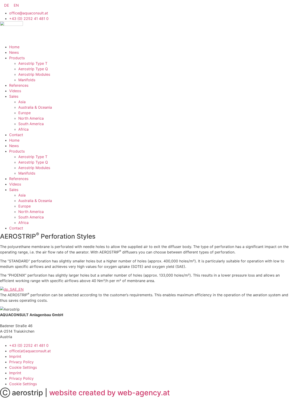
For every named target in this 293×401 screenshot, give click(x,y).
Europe (24, 112)
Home (14, 47)
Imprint (15, 356)
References (18, 85)
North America (31, 118)
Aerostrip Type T (32, 63)
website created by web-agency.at (109, 392)
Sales (13, 96)
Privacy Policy (21, 362)
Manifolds (26, 80)
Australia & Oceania (35, 107)
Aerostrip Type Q (33, 69)
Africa (23, 129)
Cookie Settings (23, 367)
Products (17, 58)
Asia (22, 102)
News (14, 52)
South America (31, 123)
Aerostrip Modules (34, 74)
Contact (16, 134)
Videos (15, 91)
